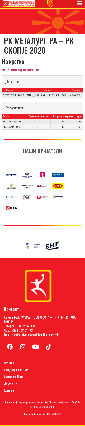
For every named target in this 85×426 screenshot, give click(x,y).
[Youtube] (36, 347)
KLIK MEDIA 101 (54, 414)
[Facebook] (10, 347)
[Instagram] (23, 347)
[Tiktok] (48, 347)
